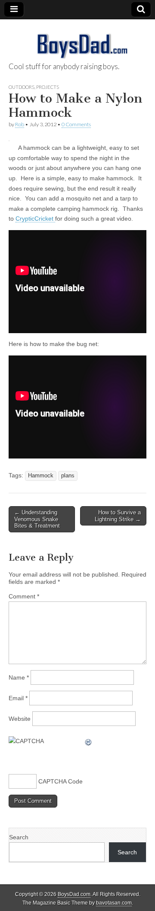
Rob (19, 124)
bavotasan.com (114, 903)
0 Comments (76, 124)
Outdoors (21, 87)
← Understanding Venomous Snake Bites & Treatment (37, 519)
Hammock (40, 476)
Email (18, 698)
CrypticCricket (35, 218)
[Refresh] (88, 741)
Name (19, 677)
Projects (47, 87)
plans (67, 476)
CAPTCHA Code (60, 781)
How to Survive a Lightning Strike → (118, 515)
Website (20, 718)
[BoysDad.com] (77, 41)
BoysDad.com (74, 894)
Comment (24, 596)
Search (18, 837)
